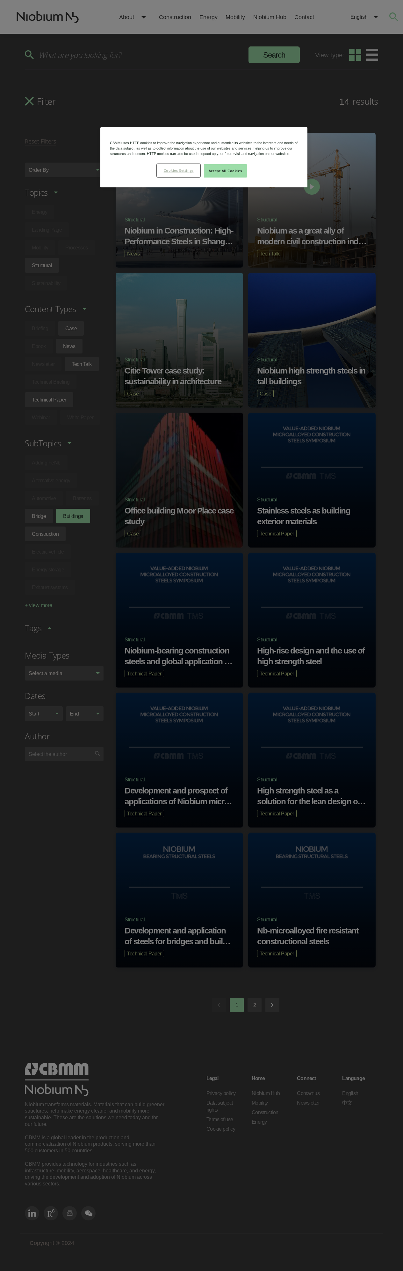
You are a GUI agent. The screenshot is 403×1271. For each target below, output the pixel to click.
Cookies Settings (179, 170)
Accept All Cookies (225, 170)
